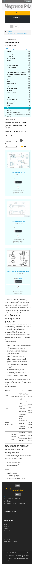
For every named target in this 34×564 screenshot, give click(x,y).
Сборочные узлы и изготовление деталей (17, 33)
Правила (6, 528)
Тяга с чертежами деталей (18, 172)
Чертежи (10, 31)
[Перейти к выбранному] (17, 13)
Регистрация (7, 539)
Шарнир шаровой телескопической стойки (18, 271)
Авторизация (27, 1)
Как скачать (7, 515)
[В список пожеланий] (18, 187)
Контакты (6, 526)
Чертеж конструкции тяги (18, 221)
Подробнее (18, 182)
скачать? (20, 178)
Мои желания (7, 543)
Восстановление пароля (10, 541)
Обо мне (6, 524)
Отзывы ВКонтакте (9, 530)
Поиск (18, 485)
